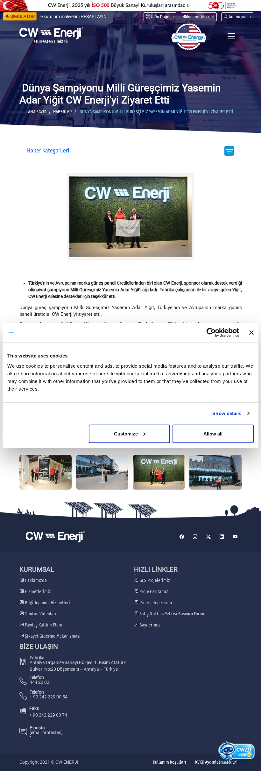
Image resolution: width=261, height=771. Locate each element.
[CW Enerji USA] (189, 37)
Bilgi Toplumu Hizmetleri (47, 602)
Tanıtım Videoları (40, 614)
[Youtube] (235, 536)
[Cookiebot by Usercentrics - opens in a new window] (211, 332)
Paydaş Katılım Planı (43, 625)
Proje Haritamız (153, 591)
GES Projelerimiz (154, 580)
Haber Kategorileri (48, 150)
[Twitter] (208, 536)
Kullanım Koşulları (169, 762)
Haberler (62, 112)
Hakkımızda (35, 580)
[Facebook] (181, 536)
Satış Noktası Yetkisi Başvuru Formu (171, 614)
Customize (126, 433)
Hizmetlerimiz (37, 591)
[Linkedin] (222, 536)
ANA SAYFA (37, 112)
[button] (237, 16)
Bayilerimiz (149, 625)
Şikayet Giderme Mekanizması (52, 636)
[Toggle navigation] (231, 37)
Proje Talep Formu (155, 602)
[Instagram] (195, 536)
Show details (226, 413)
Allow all (212, 433)
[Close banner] (251, 332)
